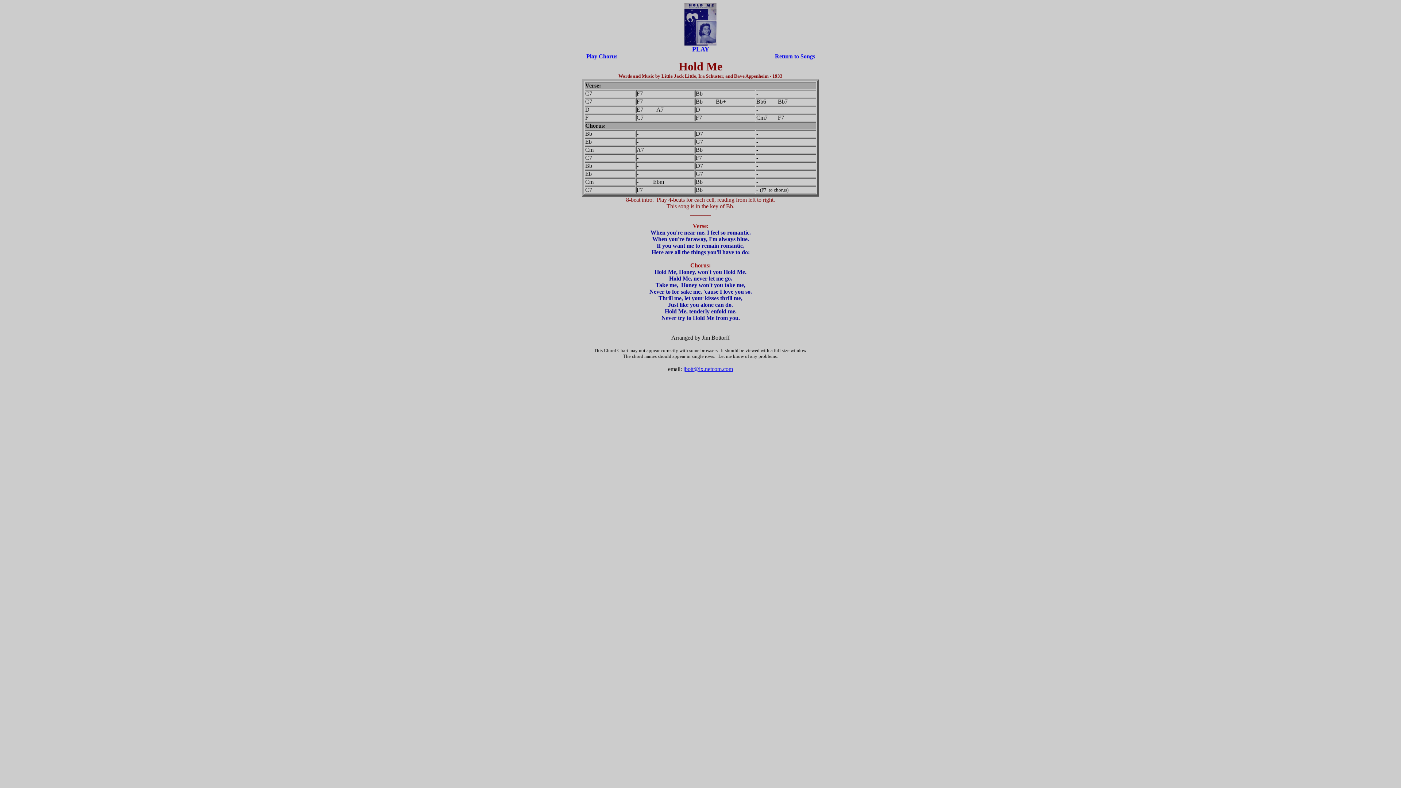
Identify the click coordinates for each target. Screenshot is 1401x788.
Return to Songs (795, 56)
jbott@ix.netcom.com (708, 369)
